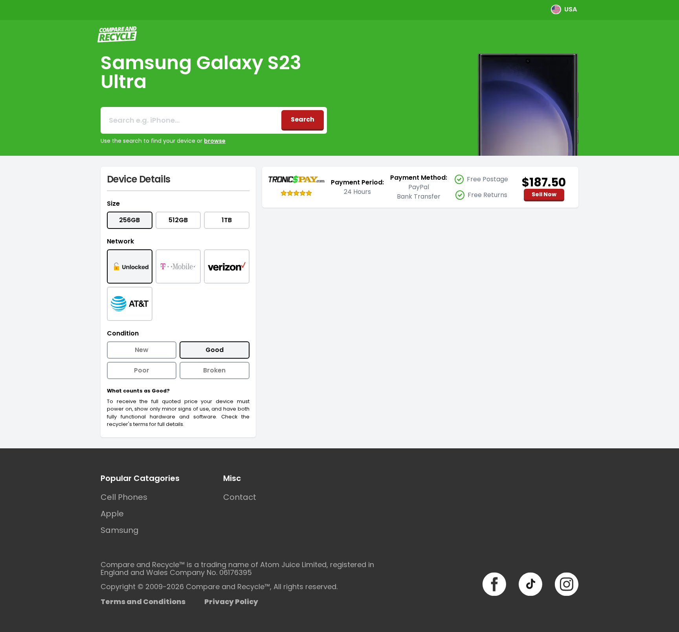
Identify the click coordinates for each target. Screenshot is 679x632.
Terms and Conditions (143, 601)
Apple (112, 513)
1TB (227, 220)
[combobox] (191, 120)
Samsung (120, 530)
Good (215, 349)
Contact (239, 497)
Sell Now (544, 194)
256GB (129, 220)
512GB (178, 220)
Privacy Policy (231, 601)
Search (302, 119)
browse (215, 141)
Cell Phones (124, 497)
